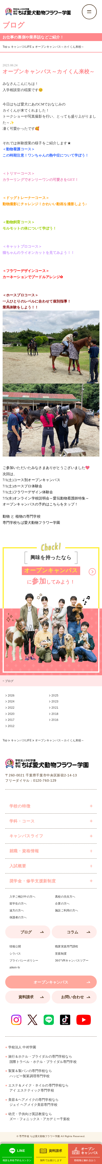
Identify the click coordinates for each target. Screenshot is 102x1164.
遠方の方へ (16, 910)
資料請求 (26, 997)
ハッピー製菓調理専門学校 (30, 1073)
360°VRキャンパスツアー (71, 960)
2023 (54, 701)
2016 (54, 720)
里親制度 (61, 953)
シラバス (15, 953)
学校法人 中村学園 (22, 1047)
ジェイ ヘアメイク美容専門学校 (33, 1102)
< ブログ (8, 681)
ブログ (26, 932)
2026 (11, 695)
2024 (11, 701)
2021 (54, 707)
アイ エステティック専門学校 (38, 1088)
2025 (54, 695)
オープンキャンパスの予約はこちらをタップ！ (40, 504)
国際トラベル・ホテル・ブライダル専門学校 (42, 1059)
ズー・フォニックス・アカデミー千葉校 (39, 1116)
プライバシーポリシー (23, 960)
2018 (54, 714)
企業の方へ (62, 903)
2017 (11, 720)
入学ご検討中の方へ (22, 896)
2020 (11, 714)
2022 (11, 707)
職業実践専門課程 (66, 946)
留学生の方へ (18, 903)
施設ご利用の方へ (66, 910)
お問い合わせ (72, 997)
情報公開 (15, 946)
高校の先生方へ (65, 896)
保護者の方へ (18, 917)
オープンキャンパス (51, 982)
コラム (72, 932)
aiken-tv (14, 967)
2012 (11, 726)
